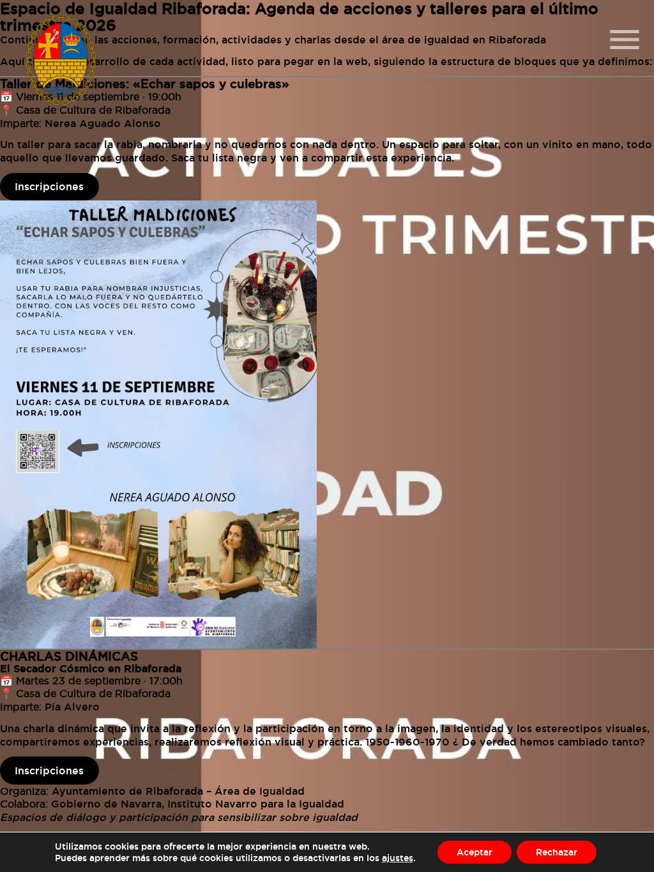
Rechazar (556, 852)
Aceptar (474, 852)
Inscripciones (49, 186)
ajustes (397, 857)
